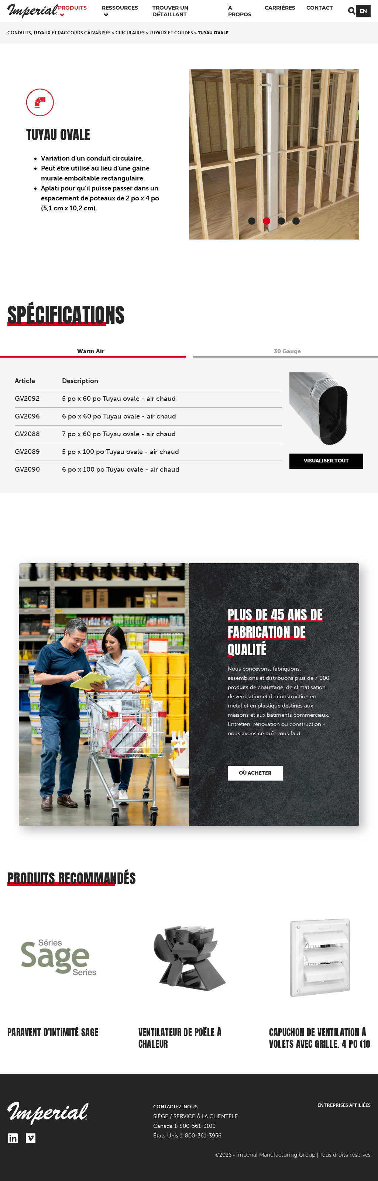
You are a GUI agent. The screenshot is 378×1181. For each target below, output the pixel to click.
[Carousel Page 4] (296, 221)
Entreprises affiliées (344, 1105)
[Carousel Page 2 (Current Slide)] (266, 221)
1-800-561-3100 (195, 1126)
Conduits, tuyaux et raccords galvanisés (59, 32)
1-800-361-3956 (200, 1135)
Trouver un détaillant (170, 11)
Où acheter (255, 773)
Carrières (280, 7)
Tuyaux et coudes (171, 32)
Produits (72, 7)
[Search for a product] (352, 11)
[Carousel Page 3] (281, 221)
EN (363, 11)
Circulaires (130, 32)
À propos (239, 11)
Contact (319, 7)
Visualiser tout (326, 461)
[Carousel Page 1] (251, 221)
